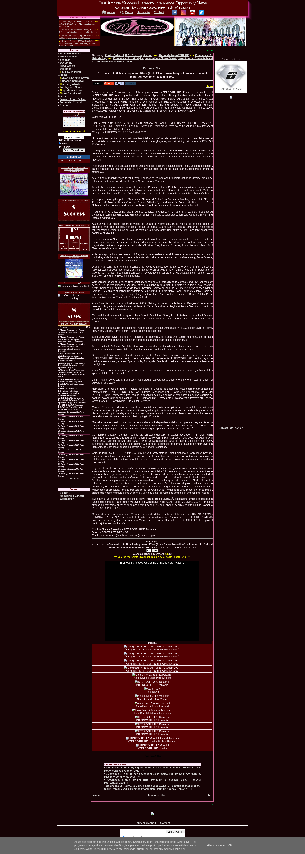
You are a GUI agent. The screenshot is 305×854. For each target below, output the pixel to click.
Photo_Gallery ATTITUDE (174, 55)
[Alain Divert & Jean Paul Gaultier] (152, 674)
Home (96, 795)
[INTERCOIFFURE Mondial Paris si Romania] (152, 738)
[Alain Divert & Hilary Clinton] (152, 695)
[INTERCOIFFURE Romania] (152, 681)
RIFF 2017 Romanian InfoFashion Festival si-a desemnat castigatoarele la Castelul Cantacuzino (68, 392)
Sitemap (65, 59)
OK (230, 845)
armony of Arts (70, 84)
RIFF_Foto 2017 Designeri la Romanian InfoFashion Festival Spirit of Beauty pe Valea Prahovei (72, 400)
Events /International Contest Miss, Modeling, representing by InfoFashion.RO (74, 169)
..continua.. (74, 478)
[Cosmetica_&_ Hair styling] (74, 297)
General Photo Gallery (73, 99)
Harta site (143, 12)
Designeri (65, 69)
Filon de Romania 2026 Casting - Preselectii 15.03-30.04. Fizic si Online (71, 332)
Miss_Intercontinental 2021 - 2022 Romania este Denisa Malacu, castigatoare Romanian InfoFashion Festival (71, 356)
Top (210, 795)
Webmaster (67, 498)
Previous (148, 68)
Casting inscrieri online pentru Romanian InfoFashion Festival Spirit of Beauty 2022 (71, 365)
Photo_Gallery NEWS (74, 323)
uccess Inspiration (72, 81)
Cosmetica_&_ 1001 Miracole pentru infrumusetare (74, 256)
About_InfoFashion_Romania (74, 161)
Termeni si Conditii (71, 102)
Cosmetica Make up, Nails (74, 283)
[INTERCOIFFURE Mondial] (152, 745)
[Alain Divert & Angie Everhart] (152, 703)
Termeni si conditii (146, 823)
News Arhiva (67, 65)
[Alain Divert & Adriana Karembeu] (152, 710)
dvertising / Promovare (75, 78)
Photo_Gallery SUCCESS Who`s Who (74, 200)
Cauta (129, 12)
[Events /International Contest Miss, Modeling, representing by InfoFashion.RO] (74, 184)
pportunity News (71, 90)
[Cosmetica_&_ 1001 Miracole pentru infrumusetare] (74, 268)
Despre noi (66, 62)
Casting (64, 105)
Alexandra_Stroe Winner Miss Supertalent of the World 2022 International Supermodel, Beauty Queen (72, 373)
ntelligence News (71, 87)
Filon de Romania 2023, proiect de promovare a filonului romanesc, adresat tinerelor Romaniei (71, 347)
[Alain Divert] (152, 688)
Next (158, 68)
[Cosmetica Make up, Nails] (74, 286)
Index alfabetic (68, 56)
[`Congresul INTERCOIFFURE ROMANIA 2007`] (152, 646)
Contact (159, 12)
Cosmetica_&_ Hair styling (74, 292)
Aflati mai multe (215, 845)
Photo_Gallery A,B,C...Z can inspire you (74, 225)
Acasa (111, 12)
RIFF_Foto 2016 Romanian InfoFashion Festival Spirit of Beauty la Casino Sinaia (70, 407)
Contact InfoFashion (231, 428)
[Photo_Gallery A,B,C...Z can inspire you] (74, 239)
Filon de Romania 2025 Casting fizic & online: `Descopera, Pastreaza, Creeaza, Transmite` (71, 339)
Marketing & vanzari (72, 495)
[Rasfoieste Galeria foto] (137, 35)
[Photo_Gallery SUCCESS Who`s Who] (74, 211)
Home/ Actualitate (70, 53)
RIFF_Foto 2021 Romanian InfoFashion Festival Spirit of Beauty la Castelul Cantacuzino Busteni (71, 382)
